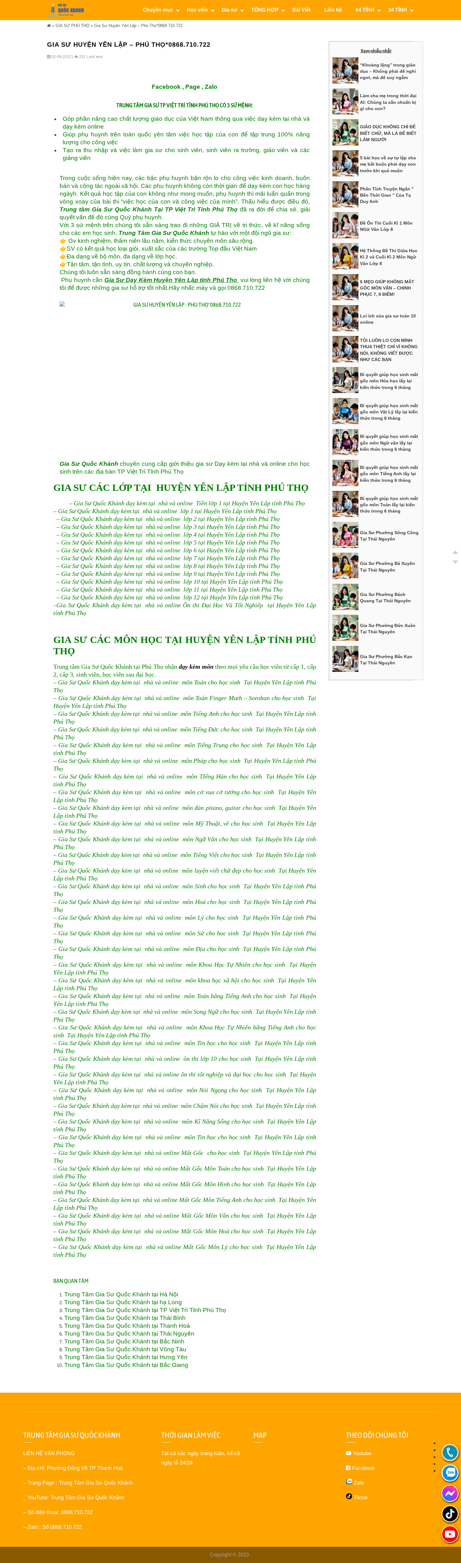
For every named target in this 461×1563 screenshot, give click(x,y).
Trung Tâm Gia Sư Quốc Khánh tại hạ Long (123, 1302)
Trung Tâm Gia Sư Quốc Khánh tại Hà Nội (121, 1294)
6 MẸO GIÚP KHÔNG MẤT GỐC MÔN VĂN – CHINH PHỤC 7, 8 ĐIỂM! (387, 288)
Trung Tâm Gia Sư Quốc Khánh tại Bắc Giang (126, 1365)
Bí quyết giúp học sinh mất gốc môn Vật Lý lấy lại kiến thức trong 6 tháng (389, 412)
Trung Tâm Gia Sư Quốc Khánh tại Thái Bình (125, 1318)
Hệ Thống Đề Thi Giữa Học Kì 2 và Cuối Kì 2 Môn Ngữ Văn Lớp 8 (388, 257)
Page (192, 86)
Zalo (211, 86)
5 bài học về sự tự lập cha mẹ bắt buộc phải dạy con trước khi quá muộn (388, 164)
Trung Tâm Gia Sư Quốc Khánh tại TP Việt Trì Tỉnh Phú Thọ (145, 1310)
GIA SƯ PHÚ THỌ (72, 25)
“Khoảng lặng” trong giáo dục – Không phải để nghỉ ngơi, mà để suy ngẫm (388, 71)
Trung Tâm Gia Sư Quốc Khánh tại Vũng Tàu (125, 1349)
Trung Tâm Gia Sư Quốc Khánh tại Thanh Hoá (127, 1325)
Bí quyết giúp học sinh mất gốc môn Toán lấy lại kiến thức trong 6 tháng (389, 505)
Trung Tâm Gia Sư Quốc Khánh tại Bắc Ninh (124, 1341)
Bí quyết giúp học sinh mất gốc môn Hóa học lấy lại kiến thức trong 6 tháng (389, 381)
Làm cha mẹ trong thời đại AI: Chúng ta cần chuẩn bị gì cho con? (388, 102)
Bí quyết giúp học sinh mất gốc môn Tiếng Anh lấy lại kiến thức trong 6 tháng (389, 474)
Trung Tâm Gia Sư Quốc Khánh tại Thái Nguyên (129, 1333)
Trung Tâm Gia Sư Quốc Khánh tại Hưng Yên (126, 1357)
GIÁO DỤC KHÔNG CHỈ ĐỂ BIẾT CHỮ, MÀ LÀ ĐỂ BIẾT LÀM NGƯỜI (388, 133)
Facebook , (168, 86)
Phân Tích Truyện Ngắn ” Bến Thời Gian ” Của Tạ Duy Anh (387, 195)
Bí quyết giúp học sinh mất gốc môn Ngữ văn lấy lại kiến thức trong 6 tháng (389, 443)
